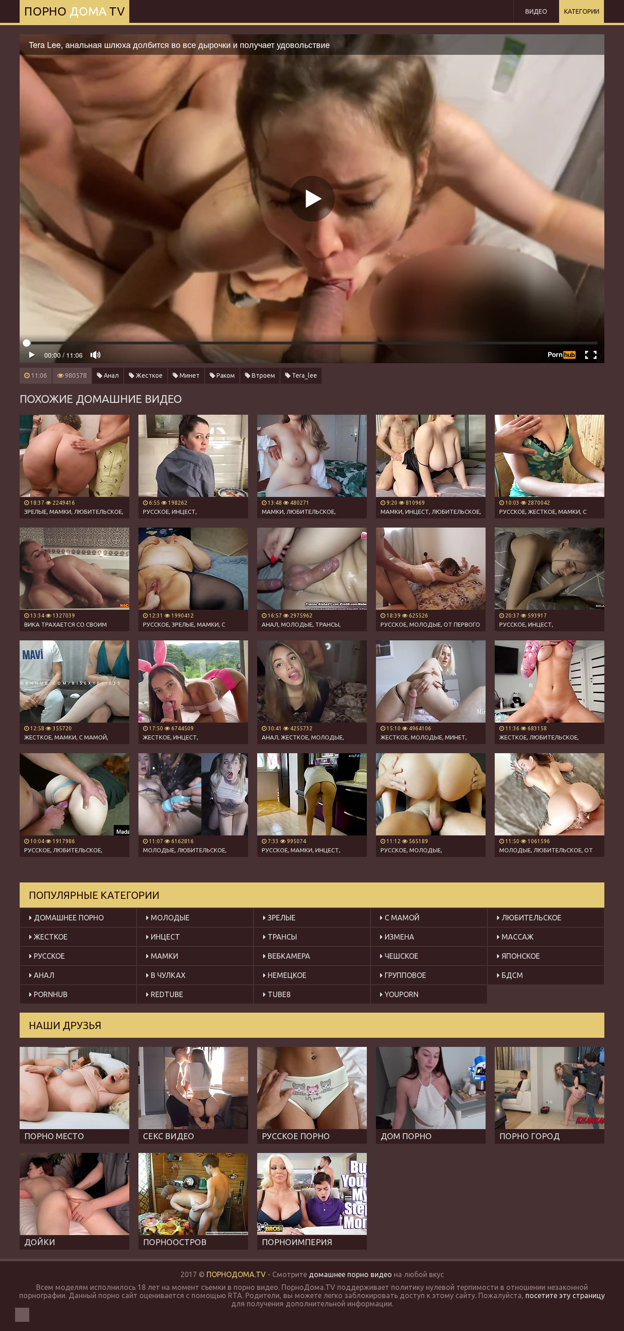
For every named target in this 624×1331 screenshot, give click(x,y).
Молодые (169, 918)
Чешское (400, 956)
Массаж (517, 937)
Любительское (530, 918)
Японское (520, 956)
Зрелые (281, 918)
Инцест (164, 937)
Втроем (262, 375)
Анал (110, 375)
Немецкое (286, 975)
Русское (48, 956)
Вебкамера (288, 956)
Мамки (163, 956)
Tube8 (278, 994)
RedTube (166, 994)
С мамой (401, 918)
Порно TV (74, 11)
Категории (581, 11)
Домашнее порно (68, 918)
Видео (536, 11)
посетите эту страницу (565, 1295)
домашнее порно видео (350, 1274)
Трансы (281, 937)
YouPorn (400, 994)
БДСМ (511, 975)
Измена (398, 937)
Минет (189, 375)
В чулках (167, 975)
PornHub (50, 994)
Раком (225, 375)
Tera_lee (304, 375)
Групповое (404, 975)
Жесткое (148, 375)
